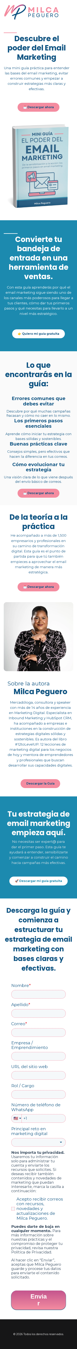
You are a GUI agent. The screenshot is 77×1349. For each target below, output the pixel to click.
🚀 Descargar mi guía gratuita (38, 881)
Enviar (38, 1300)
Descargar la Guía (40, 783)
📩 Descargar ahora (38, 107)
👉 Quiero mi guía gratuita (38, 333)
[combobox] (38, 1142)
